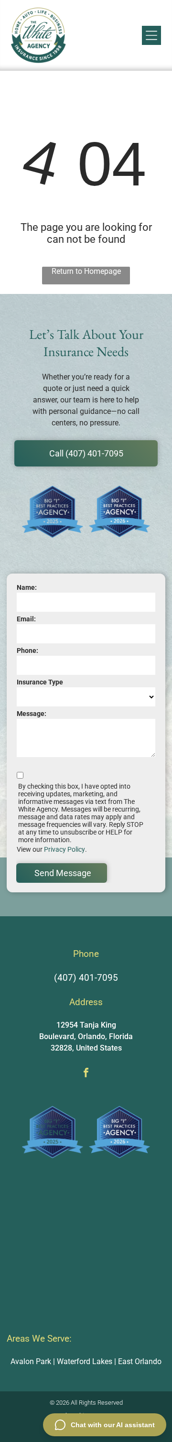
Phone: (27, 650)
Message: (31, 713)
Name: (27, 587)
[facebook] (86, 1073)
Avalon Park (31, 1361)
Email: (26, 619)
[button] (151, 35)
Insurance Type (40, 682)
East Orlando (139, 1361)
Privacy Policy (64, 849)
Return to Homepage (86, 271)
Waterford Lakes (84, 1361)
